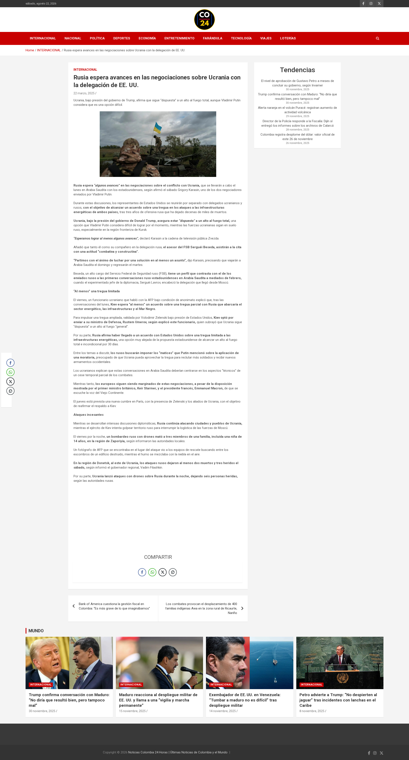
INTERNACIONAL (43, 38)
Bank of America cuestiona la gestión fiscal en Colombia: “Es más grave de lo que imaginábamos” (114, 606)
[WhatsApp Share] (152, 572)
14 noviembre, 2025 (222, 711)
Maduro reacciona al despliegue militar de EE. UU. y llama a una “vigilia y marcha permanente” (158, 700)
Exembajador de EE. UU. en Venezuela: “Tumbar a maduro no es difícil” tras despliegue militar (245, 700)
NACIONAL (73, 38)
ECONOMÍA (147, 38)
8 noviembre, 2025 (312, 711)
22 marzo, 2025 (84, 93)
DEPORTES (121, 38)
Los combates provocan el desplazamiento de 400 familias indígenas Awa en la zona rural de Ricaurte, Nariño (201, 608)
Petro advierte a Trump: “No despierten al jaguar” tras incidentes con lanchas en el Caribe (338, 700)
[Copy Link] (173, 572)
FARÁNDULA (212, 38)
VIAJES (266, 38)
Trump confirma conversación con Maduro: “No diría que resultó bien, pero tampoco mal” (69, 700)
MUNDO (36, 630)
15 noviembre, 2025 (132, 711)
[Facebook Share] (142, 572)
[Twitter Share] (162, 572)
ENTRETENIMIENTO (179, 38)
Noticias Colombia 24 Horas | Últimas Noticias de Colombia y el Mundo (178, 752)
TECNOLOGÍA (241, 38)
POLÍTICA (97, 38)
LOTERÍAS (288, 38)
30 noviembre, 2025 (42, 711)
